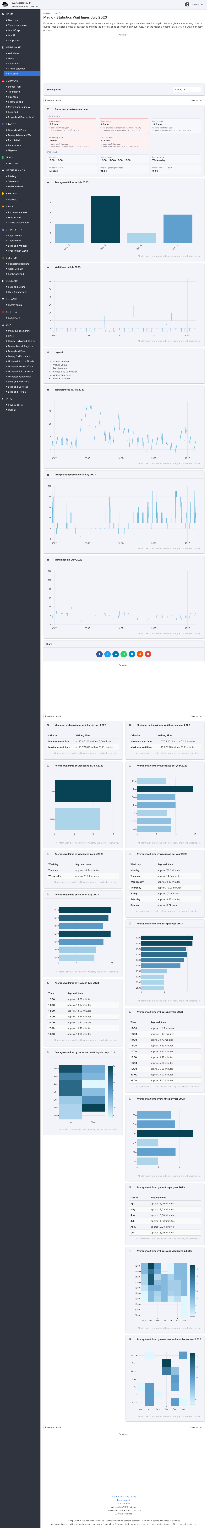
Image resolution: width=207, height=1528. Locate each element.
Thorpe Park (14, 240)
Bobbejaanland (15, 274)
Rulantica (12, 96)
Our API (11, 35)
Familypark (13, 318)
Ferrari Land (14, 217)
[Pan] (172, 192)
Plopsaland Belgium (18, 263)
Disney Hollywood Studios (21, 341)
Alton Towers (14, 235)
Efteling (11, 176)
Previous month (53, 100)
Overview (12, 20)
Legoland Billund (16, 286)
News (10, 58)
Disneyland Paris (16, 130)
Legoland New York (18, 381)
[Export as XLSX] (198, 192)
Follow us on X (123, 1500)
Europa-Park (14, 86)
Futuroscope (14, 145)
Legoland (12, 112)
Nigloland (12, 150)
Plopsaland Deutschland (20, 117)
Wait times (13, 53)
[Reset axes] (192, 192)
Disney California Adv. (19, 356)
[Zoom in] (178, 192)
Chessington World (17, 250)
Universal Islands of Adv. (20, 366)
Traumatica (13, 91)
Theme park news (17, 25)
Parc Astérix (14, 140)
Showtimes (13, 63)
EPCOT (11, 336)
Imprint (11, 409)
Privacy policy (15, 404)
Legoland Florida (16, 391)
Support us (13, 40)
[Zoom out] (182, 192)
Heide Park (58, 13)
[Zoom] (167, 192)
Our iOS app (14, 30)
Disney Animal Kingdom (20, 346)
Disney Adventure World (20, 135)
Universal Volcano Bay (19, 376)
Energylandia (14, 304)
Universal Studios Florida (20, 361)
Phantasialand (15, 101)
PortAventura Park (17, 212)
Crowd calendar (16, 68)
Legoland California (17, 386)
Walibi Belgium (15, 268)
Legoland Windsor (17, 245)
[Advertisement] (123, 58)
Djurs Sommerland (17, 292)
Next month (196, 100)
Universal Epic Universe (20, 371)
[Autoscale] (187, 192)
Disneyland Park (16, 351)
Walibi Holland (15, 186)
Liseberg (12, 199)
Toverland (13, 181)
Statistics (12, 73)
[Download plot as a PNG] (161, 192)
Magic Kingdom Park (18, 330)
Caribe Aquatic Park (18, 222)
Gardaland (13, 163)
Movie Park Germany (18, 107)
